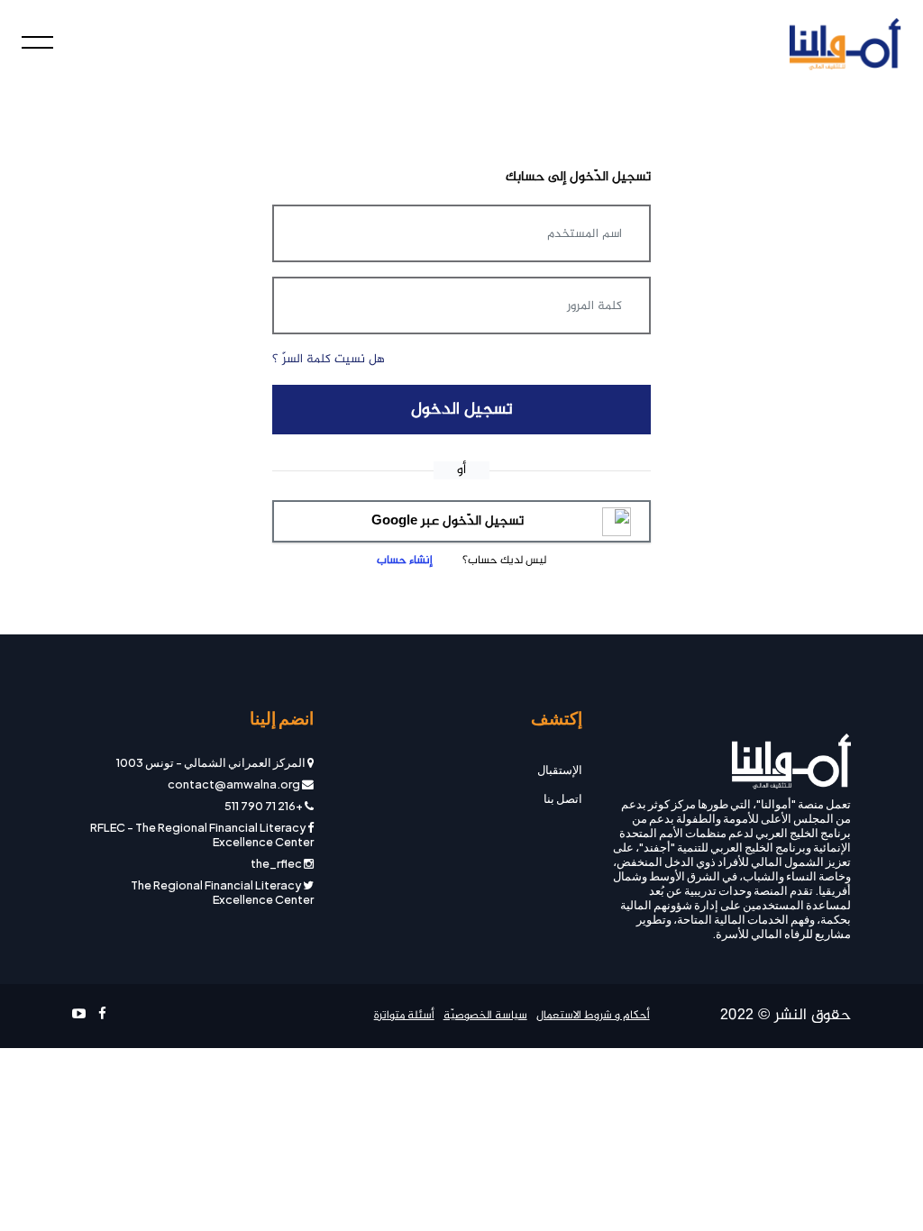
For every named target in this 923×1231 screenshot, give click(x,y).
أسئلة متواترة (404, 1016)
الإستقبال (559, 769)
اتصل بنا (563, 798)
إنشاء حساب (405, 560)
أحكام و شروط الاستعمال (593, 1016)
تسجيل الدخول (462, 410)
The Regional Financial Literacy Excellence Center (222, 892)
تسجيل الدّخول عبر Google (447, 521)
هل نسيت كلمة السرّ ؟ (328, 359)
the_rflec (276, 863)
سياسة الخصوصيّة (485, 1016)
